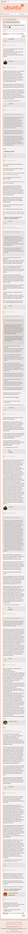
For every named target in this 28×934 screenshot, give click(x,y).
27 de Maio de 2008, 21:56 (11, 45)
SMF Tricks (19, 926)
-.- (9, 154)
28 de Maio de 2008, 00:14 (11, 67)
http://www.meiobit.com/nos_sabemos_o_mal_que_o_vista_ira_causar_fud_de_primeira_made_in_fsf (14, 213)
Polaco (11, 61)
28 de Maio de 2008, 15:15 (11, 792)
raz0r (10, 305)
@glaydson (9, 911)
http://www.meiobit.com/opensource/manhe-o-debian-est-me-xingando (13, 182)
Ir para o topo (5, 913)
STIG (10, 221)
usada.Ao (10, 190)
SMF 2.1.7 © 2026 (10, 932)
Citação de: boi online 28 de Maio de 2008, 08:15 (13, 517)
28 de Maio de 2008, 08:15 (11, 456)
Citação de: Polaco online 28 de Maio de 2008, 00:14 (13, 114)
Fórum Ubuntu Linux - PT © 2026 (14, 922)
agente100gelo (13, 893)
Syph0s (11, 103)
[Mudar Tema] (8, 1)
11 (18, 33)
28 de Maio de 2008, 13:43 (7, 730)
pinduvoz (11, 407)
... (16, 913)
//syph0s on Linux (9, 151)
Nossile (11, 786)
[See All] (3, 19)
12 (20, 33)
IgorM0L (11, 39)
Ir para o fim (5, 33)
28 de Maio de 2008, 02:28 (11, 160)
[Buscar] (19, 14)
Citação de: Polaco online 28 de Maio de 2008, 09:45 (13, 618)
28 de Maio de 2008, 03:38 (11, 226)
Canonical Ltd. (14, 930)
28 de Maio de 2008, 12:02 (11, 613)
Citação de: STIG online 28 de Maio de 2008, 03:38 (13, 316)
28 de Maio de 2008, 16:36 (11, 899)
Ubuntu (25, 928)
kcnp (10, 658)
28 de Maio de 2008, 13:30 (11, 664)
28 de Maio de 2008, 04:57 (11, 413)
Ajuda (6, 924)
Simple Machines (18, 932)
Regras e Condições (12, 924)
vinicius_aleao (13, 721)
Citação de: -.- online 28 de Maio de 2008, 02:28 (12, 231)
